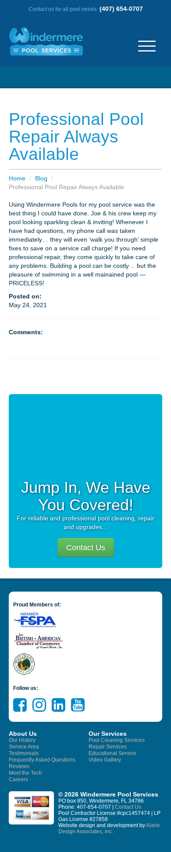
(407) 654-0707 (121, 8)
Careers (18, 779)
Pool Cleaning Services (117, 740)
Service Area (24, 747)
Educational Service (112, 753)
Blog (41, 178)
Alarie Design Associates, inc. (109, 828)
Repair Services (108, 747)
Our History (22, 740)
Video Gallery (105, 760)
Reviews (19, 766)
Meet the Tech (25, 773)
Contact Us (85, 547)
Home (17, 178)
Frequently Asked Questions (42, 760)
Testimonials (24, 753)
